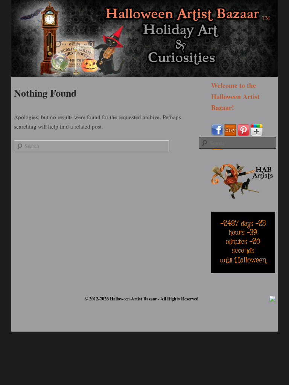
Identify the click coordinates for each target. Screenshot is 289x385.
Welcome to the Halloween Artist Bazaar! (235, 96)
